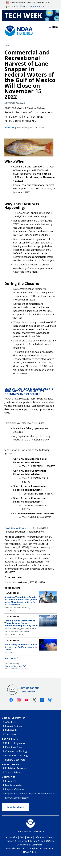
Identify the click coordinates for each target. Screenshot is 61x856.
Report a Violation (15, 789)
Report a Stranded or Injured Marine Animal (29, 793)
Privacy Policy (36, 841)
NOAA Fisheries (30, 852)
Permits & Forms (14, 747)
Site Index (10, 734)
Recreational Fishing (16, 755)
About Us (10, 722)
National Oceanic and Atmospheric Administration (29, 848)
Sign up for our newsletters (29, 689)
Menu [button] (55, 27)
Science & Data (13, 772)
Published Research (16, 768)
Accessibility (11, 837)
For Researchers (11, 764)
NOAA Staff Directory (17, 797)
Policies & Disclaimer (17, 841)
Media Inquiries (13, 785)
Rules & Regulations (16, 743)
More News (10, 658)
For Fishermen (10, 739)
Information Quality (44, 837)
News (7, 45)
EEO (22, 837)
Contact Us (8, 777)
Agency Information (13, 718)
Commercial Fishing (16, 751)
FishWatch (11, 730)
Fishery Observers (15, 759)
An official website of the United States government (28, 4)
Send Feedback (15, 807)
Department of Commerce (29, 844)
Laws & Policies (13, 726)
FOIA (29, 837)
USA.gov (50, 841)
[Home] (17, 30)
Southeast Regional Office (16, 666)
